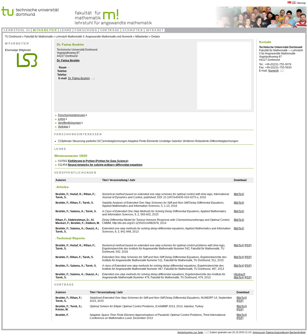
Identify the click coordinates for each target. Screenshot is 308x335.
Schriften (132, 30)
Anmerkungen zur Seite (190, 332)
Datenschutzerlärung (277, 332)
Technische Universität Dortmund (77, 49)
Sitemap (301, 3)
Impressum (259, 332)
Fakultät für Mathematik (38, 36)
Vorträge (110, 30)
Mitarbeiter (45, 30)
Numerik (273, 70)
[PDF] (248, 245)
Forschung (86, 30)
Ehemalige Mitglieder (18, 50)
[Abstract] (239, 274)
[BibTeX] (239, 194)
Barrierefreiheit (298, 332)
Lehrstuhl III (17, 30)
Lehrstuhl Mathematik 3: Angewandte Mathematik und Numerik (94, 36)
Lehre (66, 30)
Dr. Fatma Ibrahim (68, 60)
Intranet (155, 30)
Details (155, 36)
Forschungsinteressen (71, 115)
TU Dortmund (13, 36)
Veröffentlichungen (69, 122)
